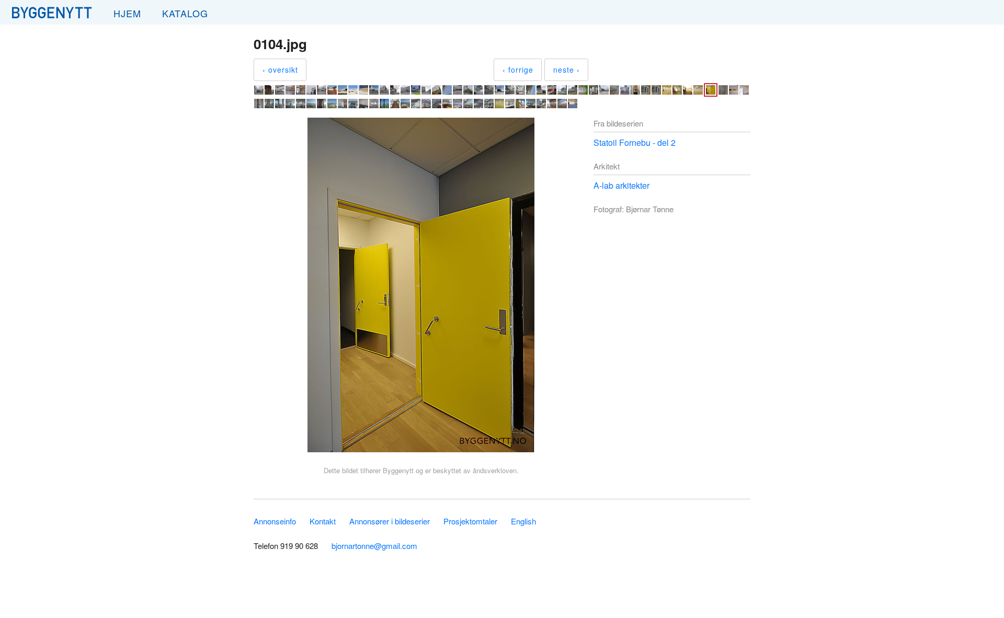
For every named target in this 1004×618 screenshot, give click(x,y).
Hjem (127, 13)
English (523, 521)
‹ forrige (518, 69)
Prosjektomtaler (470, 521)
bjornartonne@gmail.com (374, 545)
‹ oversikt (280, 69)
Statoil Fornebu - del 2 (635, 142)
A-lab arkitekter (621, 185)
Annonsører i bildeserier (389, 521)
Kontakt (323, 521)
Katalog (185, 13)
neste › (566, 69)
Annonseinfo (275, 521)
